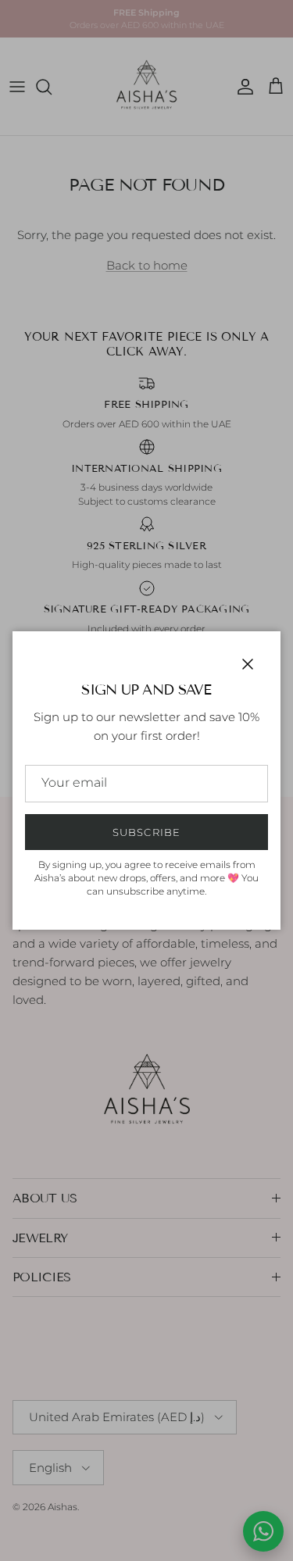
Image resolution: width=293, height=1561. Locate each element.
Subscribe (146, 832)
